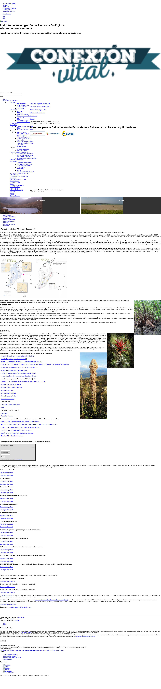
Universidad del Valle (7, 390)
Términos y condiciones (10, 654)
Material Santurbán (9, 224)
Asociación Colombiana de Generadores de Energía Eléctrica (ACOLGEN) (23, 381)
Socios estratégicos (9, 219)
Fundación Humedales (7, 399)
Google (17, 620)
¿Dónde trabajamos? (9, 216)
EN (4, 18)
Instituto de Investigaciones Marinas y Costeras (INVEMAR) (18, 373)
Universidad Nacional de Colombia (11, 387)
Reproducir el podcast (6, 472)
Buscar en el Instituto (6, 93)
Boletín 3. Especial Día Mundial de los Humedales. (16, 430)
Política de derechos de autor (12, 657)
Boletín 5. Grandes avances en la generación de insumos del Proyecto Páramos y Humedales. (29, 424)
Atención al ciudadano (14, 650)
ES (4, 17)
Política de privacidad (9, 656)
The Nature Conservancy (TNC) (10, 404)
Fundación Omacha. (7, 416)
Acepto (3, 640)
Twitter (12, 619)
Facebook (21, 617)
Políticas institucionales (57, 650)
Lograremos (6, 218)
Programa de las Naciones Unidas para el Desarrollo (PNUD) (19, 367)
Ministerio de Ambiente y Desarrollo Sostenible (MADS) (17, 356)
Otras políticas (7, 659)
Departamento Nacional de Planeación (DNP (14, 370)
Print (4, 623)
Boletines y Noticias (9, 221)
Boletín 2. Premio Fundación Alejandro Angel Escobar (17, 433)
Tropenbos (4, 413)
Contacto (6, 225)
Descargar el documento (7, 581)
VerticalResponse (18, 459)
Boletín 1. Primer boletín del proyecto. (12, 436)
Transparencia (7, 9)
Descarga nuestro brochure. (8, 604)
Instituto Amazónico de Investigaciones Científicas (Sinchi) (18, 376)
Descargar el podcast (6, 475)
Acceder (70, 212)
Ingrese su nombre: (4, 452)
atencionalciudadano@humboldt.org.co (85, 636)
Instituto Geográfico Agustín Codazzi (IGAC (13, 359)
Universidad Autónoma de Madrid (11, 384)
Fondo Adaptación (7, 595)
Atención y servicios (9, 11)
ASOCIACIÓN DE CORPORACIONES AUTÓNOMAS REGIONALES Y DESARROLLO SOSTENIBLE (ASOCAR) (35, 364)
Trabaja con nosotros (9, 8)
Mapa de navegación (9, 3)
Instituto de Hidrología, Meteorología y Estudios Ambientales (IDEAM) (21, 361)
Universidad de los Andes (8, 396)
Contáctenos (7, 14)
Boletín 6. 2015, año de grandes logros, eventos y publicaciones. (20, 421)
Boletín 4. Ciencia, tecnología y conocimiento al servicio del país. (20, 427)
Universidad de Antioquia (8, 393)
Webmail (6, 6)
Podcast (5, 222)
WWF (2, 407)
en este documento (26, 632)
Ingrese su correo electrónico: (6, 448)
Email (5, 624)
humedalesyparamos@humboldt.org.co (19, 607)
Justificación (7, 215)
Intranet (5, 5)
